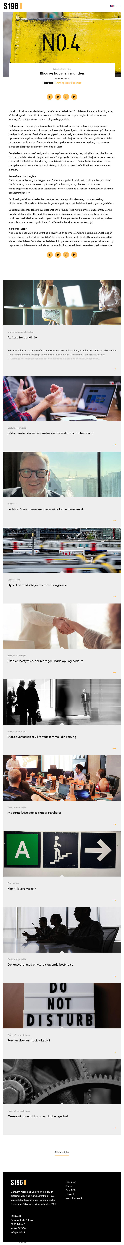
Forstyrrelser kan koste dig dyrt (29, 1040)
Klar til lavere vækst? (22, 888)
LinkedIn (70, 1194)
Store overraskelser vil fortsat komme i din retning (42, 736)
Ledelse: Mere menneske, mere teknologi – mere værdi (46, 509)
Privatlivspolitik (74, 1198)
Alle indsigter (62, 1152)
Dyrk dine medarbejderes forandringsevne (37, 585)
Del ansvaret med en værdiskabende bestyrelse (40, 964)
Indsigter (56, 69)
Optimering (66, 69)
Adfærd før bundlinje (22, 337)
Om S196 (70, 1190)
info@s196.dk (18, 1232)
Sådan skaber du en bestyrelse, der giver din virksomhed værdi (51, 433)
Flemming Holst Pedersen (67, 82)
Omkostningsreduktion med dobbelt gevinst (38, 1116)
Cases (69, 1185)
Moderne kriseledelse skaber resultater (34, 812)
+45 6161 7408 (18, 1228)
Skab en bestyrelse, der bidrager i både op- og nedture (45, 660)
